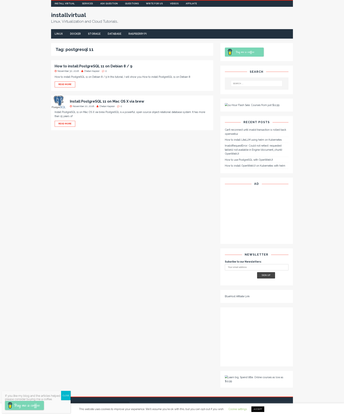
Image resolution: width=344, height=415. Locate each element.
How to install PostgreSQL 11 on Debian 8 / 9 (93, 66)
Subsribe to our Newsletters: (243, 261)
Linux (59, 33)
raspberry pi (137, 33)
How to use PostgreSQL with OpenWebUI (249, 159)
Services (87, 3)
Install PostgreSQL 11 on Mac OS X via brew (107, 101)
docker (75, 33)
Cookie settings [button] (237, 409)
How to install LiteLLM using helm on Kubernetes (253, 139)
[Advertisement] (234, 18)
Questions (132, 3)
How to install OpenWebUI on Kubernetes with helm (255, 165)
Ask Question (109, 3)
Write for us (154, 3)
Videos (174, 3)
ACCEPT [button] (258, 409)
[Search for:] (256, 83)
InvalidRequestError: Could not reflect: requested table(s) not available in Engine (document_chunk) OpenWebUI (253, 149)
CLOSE (66, 395)
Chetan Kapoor (92, 71)
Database (114, 33)
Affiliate (191, 3)
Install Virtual (65, 3)
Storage (94, 33)
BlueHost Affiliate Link (237, 296)
